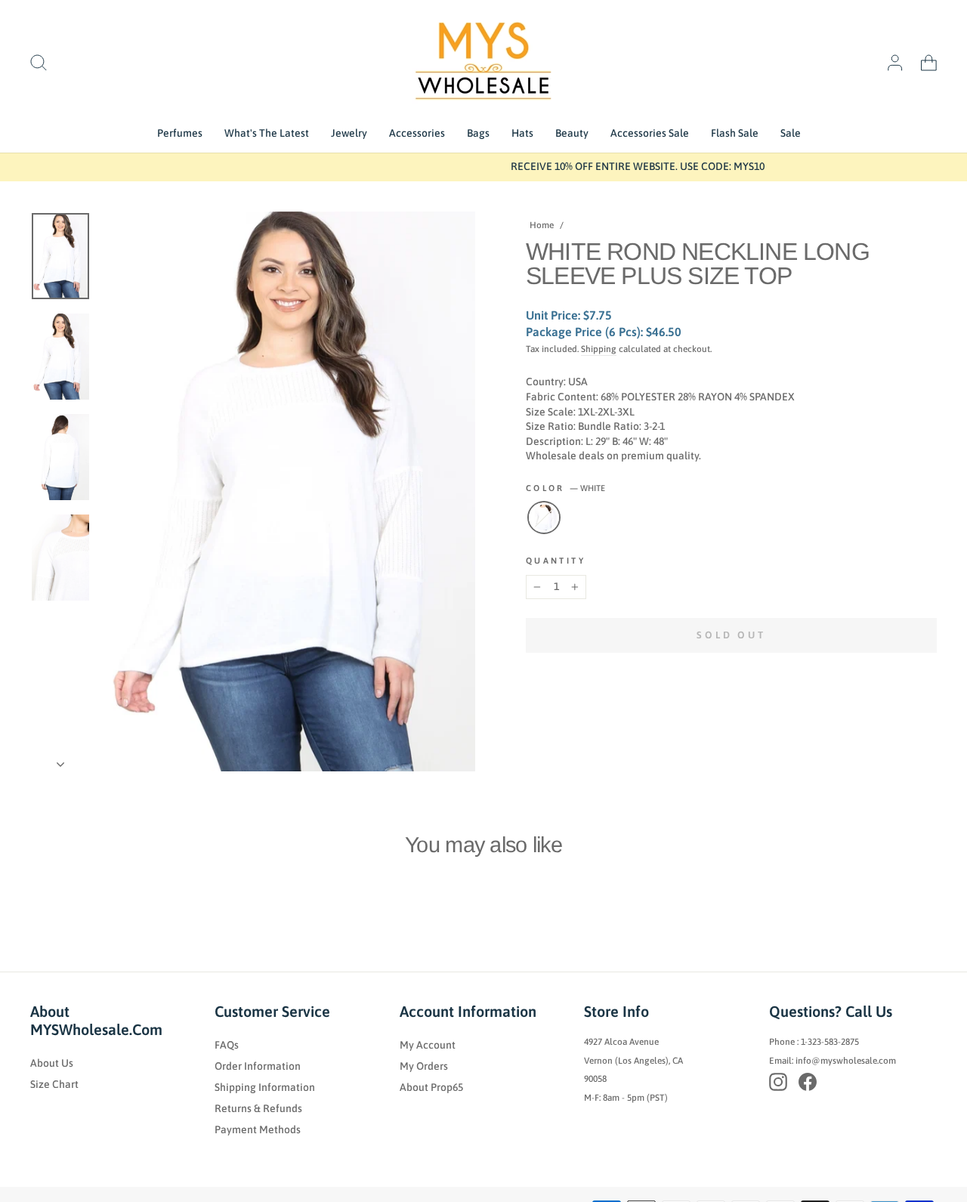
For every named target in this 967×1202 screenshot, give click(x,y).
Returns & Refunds (258, 1108)
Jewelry (349, 133)
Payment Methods (258, 1129)
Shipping (598, 349)
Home (542, 225)
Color (565, 488)
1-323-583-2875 (830, 1042)
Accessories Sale (649, 133)
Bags (478, 133)
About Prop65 (431, 1087)
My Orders (424, 1066)
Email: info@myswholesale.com (832, 1060)
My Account (428, 1045)
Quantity (555, 560)
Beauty (572, 133)
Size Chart (54, 1084)
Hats (522, 133)
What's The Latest (266, 133)
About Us (51, 1063)
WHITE (544, 517)
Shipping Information (265, 1087)
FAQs (227, 1045)
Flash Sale (734, 133)
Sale (790, 133)
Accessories (417, 133)
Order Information (258, 1066)
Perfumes (179, 133)
